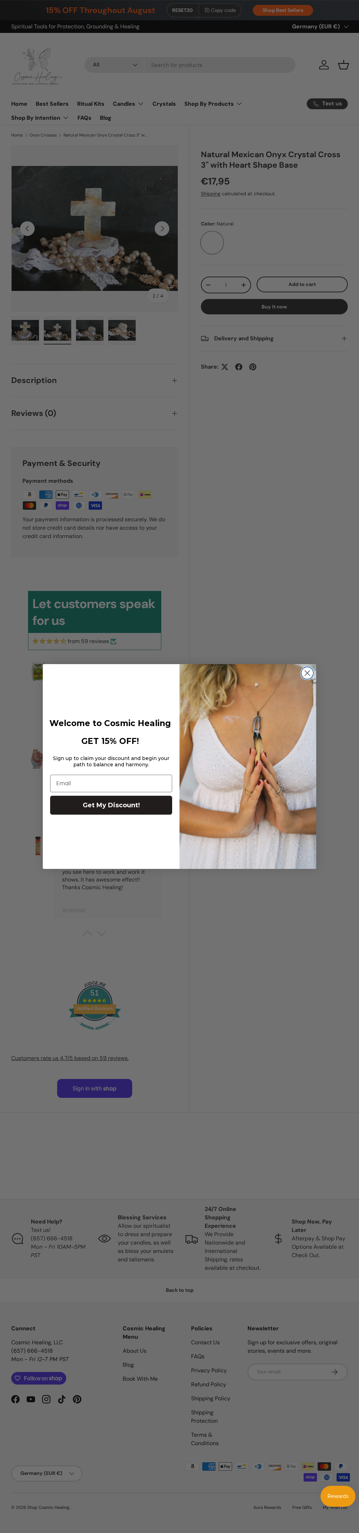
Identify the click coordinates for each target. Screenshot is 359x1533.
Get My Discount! (111, 805)
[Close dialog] (307, 673)
